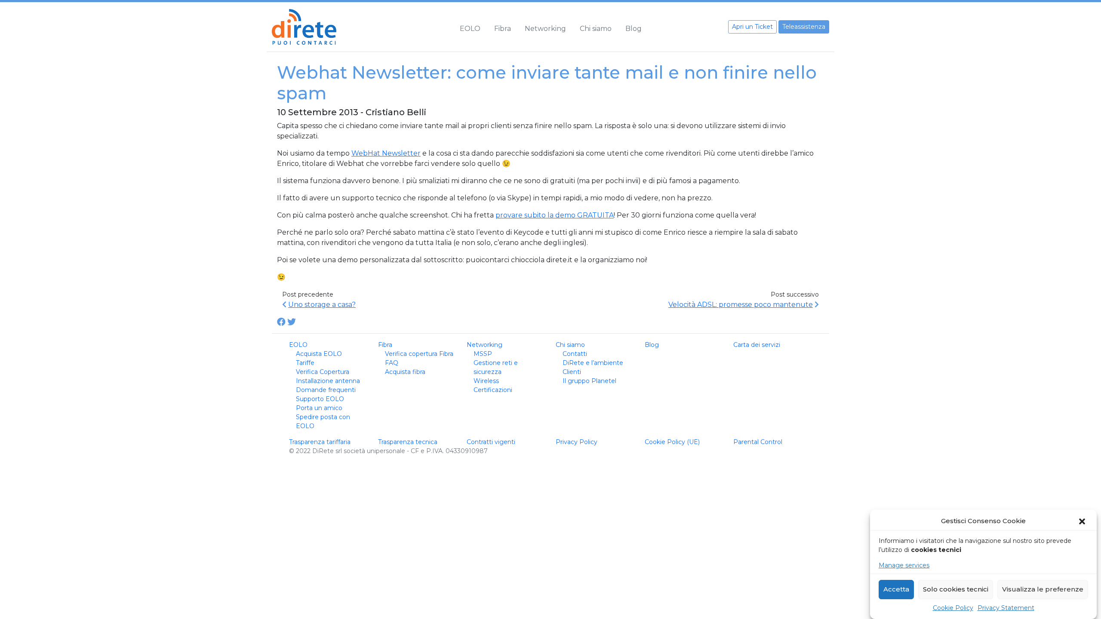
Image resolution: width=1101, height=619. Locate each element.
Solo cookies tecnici (955, 589)
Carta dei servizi (756, 345)
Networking (545, 29)
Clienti (572, 372)
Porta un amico (319, 408)
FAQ (391, 363)
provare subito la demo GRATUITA (554, 215)
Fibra (502, 29)
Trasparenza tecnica (407, 442)
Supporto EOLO (320, 399)
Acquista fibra (405, 372)
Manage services (904, 565)
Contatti (575, 354)
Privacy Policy (576, 442)
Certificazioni (493, 390)
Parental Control (757, 442)
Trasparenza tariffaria (320, 442)
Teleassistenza (803, 27)
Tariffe (305, 363)
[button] (1083, 521)
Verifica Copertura (322, 372)
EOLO (470, 29)
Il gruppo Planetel (589, 381)
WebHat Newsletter (386, 153)
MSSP (483, 354)
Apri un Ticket (752, 27)
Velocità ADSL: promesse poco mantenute (740, 304)
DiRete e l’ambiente (593, 363)
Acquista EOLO (319, 354)
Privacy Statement (1006, 608)
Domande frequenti (326, 390)
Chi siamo (596, 29)
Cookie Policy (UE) (672, 442)
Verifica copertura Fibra (419, 354)
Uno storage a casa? (322, 304)
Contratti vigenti (491, 442)
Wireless (486, 381)
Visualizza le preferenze (1042, 589)
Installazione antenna (328, 381)
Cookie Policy (953, 608)
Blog (633, 29)
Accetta (896, 589)
